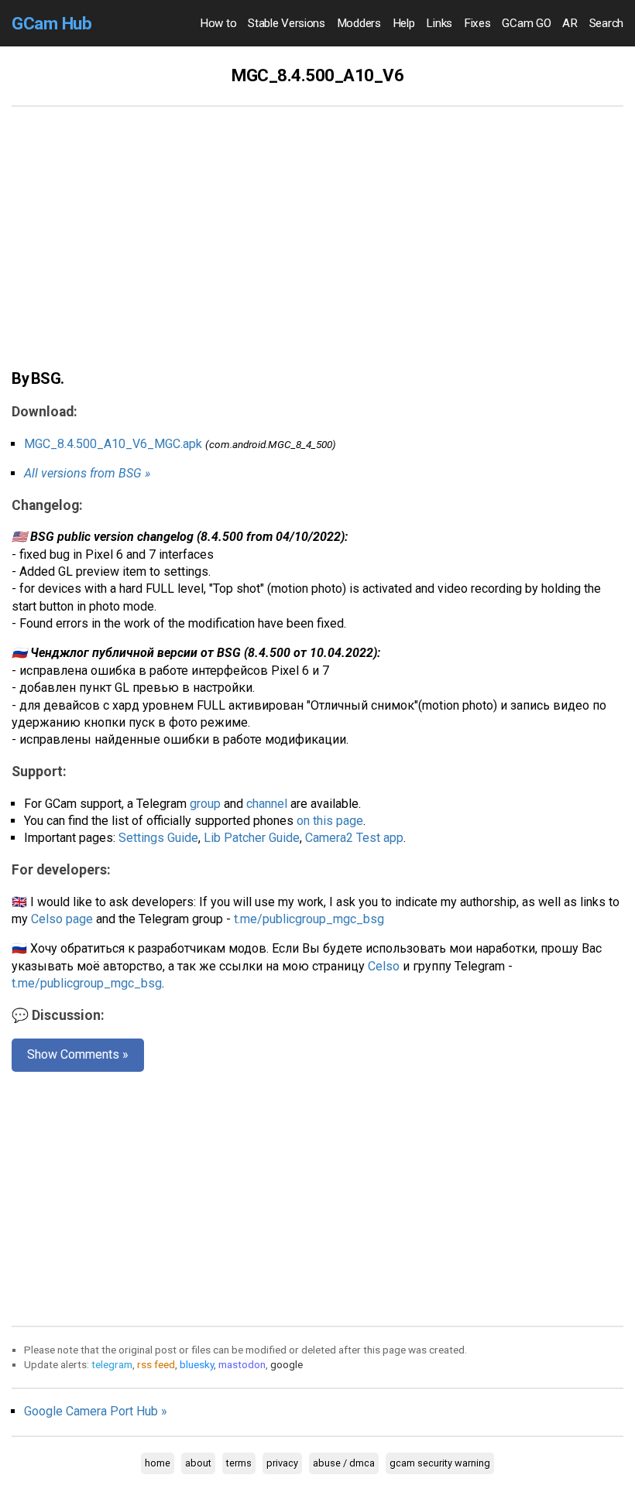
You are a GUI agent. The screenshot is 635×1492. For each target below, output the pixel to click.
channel (266, 803)
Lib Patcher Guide (252, 837)
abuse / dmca (344, 1463)
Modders (359, 23)
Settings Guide (158, 837)
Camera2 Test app (354, 837)
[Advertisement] (317, 246)
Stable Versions (286, 23)
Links (439, 23)
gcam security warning (440, 1463)
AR (569, 23)
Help (404, 23)
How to (218, 23)
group (205, 803)
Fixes (477, 23)
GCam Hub (51, 23)
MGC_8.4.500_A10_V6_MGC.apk (113, 443)
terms (239, 1463)
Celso (384, 966)
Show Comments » (78, 1054)
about (198, 1463)
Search (606, 23)
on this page (330, 820)
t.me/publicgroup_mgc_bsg (309, 919)
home (157, 1463)
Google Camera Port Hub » (95, 1411)
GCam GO (526, 23)
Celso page (62, 919)
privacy (282, 1463)
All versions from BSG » (87, 473)
